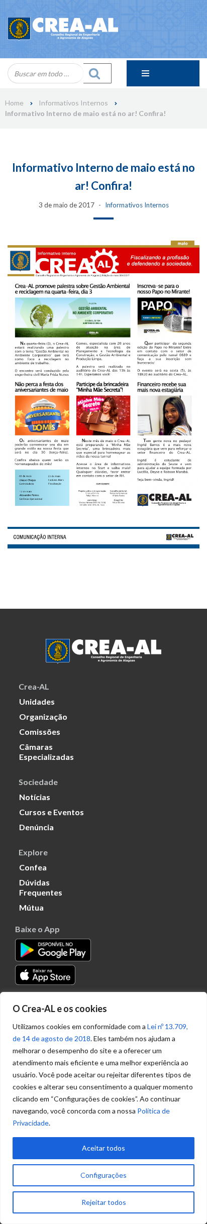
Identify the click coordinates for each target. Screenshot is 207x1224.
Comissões (39, 731)
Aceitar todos (103, 1148)
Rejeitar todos (103, 1202)
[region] (103, 1108)
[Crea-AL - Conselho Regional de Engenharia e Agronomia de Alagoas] (63, 29)
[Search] (97, 73)
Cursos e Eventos (51, 812)
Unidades (37, 701)
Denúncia (36, 827)
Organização (43, 716)
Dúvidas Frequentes (40, 887)
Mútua (31, 907)
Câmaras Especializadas (46, 751)
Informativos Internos (73, 102)
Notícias (34, 797)
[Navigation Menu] (163, 73)
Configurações (103, 1175)
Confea (33, 867)
